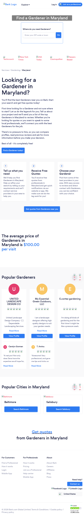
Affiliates (50, 470)
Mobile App (7, 473)
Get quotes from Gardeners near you (42, 209)
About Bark (52, 463)
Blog (49, 473)
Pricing (26, 466)
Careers (50, 466)
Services (5, 70)
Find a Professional (10, 463)
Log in (54, 4)
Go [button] (58, 35)
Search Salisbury (63, 409)
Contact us (75, 484)
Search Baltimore (21, 409)
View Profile (14, 336)
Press (49, 477)
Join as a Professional (32, 470)
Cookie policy (56, 509)
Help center (28, 473)
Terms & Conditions (39, 509)
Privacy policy (8, 512)
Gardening (15, 70)
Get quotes (42, 432)
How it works (7, 466)
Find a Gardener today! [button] (13, 150)
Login (4, 470)
